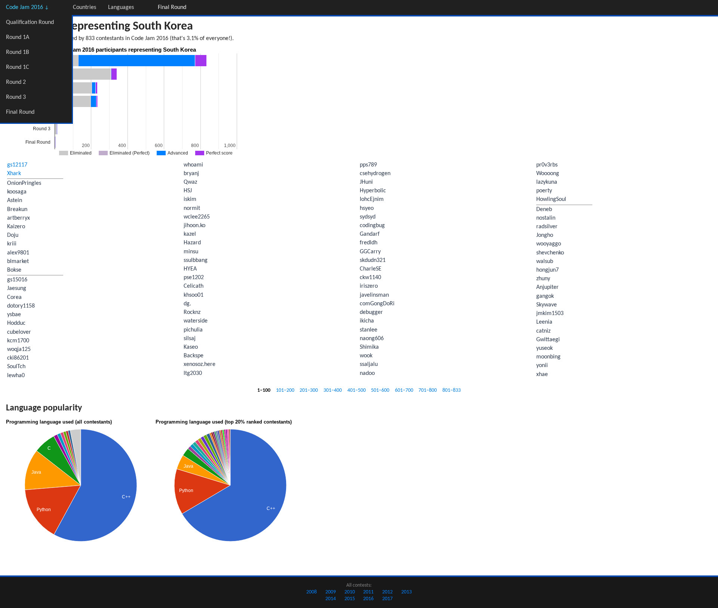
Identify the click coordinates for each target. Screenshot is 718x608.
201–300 (309, 390)
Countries (84, 7)
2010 (349, 592)
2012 (387, 592)
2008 (311, 592)
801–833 (451, 390)
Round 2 (16, 82)
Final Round (20, 112)
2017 (387, 599)
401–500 (356, 390)
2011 (368, 592)
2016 (368, 599)
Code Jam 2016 (27, 7)
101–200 (285, 390)
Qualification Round (30, 22)
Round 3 (16, 97)
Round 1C (17, 67)
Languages (121, 7)
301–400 (332, 390)
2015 (349, 599)
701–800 (427, 390)
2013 (406, 592)
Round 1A (17, 37)
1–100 (263, 390)
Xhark (14, 174)
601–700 (404, 390)
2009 (330, 592)
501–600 (380, 390)
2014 (330, 599)
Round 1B (17, 52)
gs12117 (17, 165)
